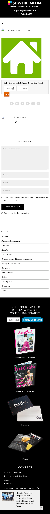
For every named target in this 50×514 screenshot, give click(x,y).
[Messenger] (17, 103)
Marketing (5, 268)
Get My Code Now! (32, 320)
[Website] (15, 121)
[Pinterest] (28, 103)
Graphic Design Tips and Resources (16, 259)
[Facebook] (12, 103)
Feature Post (7, 255)
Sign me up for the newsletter (16, 213)
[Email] (38, 103)
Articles (4, 236)
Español (4, 250)
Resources (5, 286)
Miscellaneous (7, 273)
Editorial (5, 246)
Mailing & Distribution (10, 264)
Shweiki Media (20, 117)
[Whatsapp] (33, 103)
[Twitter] (22, 103)
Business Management (11, 241)
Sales (3, 291)
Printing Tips (7, 282)
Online (4, 277)
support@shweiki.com (25, 10)
